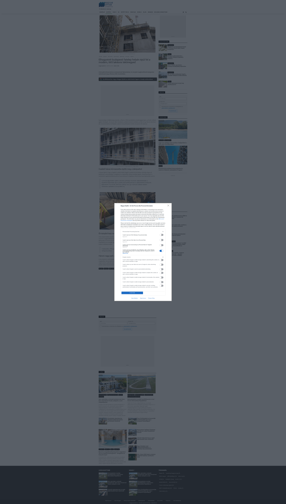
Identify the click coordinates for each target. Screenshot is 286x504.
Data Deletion (134, 298)
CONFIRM (132, 292)
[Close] (168, 206)
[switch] (161, 235)
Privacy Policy (151, 298)
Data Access (143, 298)
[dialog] (143, 252)
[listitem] (143, 231)
